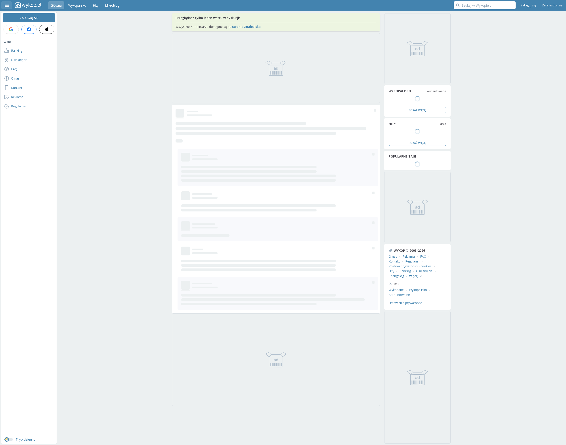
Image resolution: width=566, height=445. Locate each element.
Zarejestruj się (552, 5)
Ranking (405, 271)
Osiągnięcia (424, 271)
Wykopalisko (418, 290)
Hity (391, 271)
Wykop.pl (28, 5)
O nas (393, 256)
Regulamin (412, 261)
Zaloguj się (528, 5)
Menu (6, 5)
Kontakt (394, 261)
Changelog (396, 276)
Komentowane (399, 295)
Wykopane (396, 290)
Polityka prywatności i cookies (410, 266)
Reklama (408, 256)
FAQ (423, 256)
